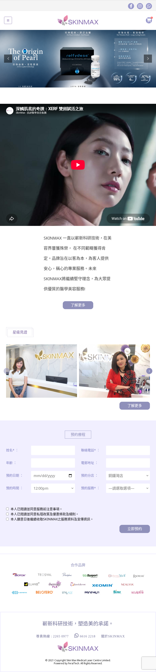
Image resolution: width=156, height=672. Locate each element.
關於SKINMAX (113, 636)
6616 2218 (87, 636)
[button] (8, 20)
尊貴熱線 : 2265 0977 (52, 636)
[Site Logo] (78, 20)
